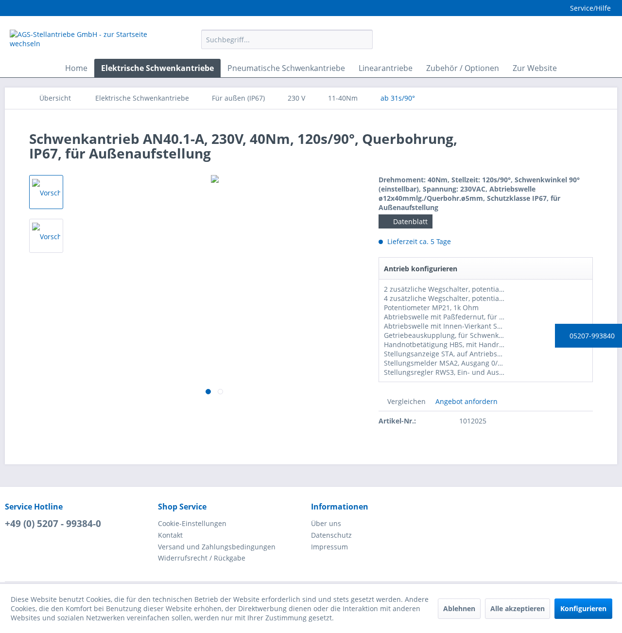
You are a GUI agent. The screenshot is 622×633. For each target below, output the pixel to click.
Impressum (329, 546)
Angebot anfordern (465, 401)
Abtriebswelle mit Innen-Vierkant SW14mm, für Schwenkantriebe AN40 (499, 326)
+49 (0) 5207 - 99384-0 (53, 523)
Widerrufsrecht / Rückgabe (201, 558)
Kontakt (170, 535)
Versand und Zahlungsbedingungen (217, 546)
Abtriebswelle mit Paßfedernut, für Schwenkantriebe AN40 (479, 316)
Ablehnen (459, 608)
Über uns (326, 523)
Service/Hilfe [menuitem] (590, 8)
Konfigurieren (583, 608)
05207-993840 (591, 335)
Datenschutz (331, 535)
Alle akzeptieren (517, 608)
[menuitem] (287, 39)
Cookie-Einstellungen (192, 523)
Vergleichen (405, 401)
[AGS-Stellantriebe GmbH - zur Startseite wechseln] (83, 42)
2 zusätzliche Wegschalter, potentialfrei (448, 289)
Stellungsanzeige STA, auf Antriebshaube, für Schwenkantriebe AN (492, 353)
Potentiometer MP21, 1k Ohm (431, 307)
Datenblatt (409, 221)
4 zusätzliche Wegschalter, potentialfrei (448, 298)
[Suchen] (364, 39)
